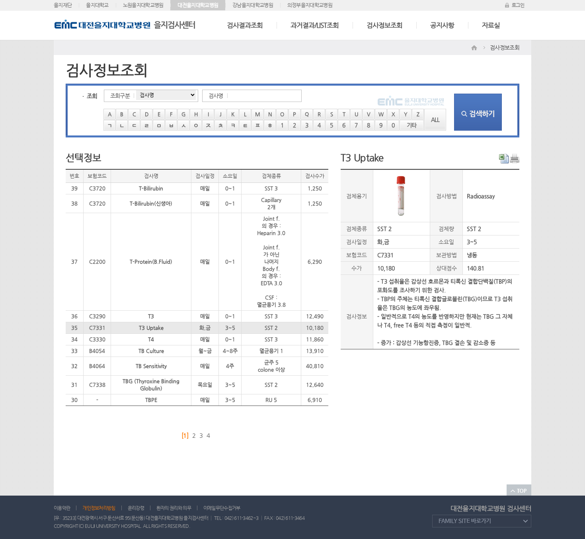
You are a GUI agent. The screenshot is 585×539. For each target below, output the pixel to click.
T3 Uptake (151, 328)
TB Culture (151, 351)
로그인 (518, 5)
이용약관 (62, 508)
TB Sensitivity (151, 366)
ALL (435, 119)
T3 (151, 316)
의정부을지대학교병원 (309, 5)
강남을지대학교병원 (252, 5)
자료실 (491, 25)
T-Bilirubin (151, 188)
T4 (151, 339)
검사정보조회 (384, 25)
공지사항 (442, 25)
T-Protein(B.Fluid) (151, 262)
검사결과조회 (245, 25)
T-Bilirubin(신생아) (151, 203)
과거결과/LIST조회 (315, 25)
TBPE (151, 400)
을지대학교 (97, 5)
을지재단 (63, 5)
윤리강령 (136, 508)
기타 (412, 125)
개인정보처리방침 (98, 508)
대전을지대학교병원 (197, 5)
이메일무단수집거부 (221, 508)
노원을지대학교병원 (143, 5)
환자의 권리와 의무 (173, 508)
